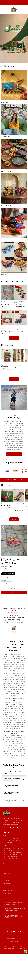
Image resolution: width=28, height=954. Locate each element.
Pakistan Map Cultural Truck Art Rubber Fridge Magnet (18, 505)
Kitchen (3, 240)
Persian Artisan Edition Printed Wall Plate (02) (6, 327)
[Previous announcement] (2, 2)
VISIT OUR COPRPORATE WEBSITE (14, 479)
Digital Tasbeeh (5, 503)
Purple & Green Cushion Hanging (17, 364)
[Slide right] (17, 375)
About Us (5, 867)
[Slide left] (10, 375)
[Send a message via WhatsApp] (25, 951)
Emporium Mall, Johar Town (14, 848)
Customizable (5, 136)
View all (14, 338)
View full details (20, 599)
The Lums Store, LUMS (12, 850)
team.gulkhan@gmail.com (14, 908)
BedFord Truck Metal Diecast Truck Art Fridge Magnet (20, 328)
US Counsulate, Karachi (13, 840)
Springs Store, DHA (11, 842)
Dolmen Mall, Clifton (12, 838)
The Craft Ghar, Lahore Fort (14, 852)
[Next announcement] (25, 2)
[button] (3, 9)
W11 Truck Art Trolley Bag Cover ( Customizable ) (6, 365)
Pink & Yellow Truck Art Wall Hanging (7, 302)
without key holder (8, 573)
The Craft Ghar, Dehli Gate (14, 854)
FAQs (4, 870)
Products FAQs (7, 873)
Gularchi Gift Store (11, 856)
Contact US (6, 880)
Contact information (20, 948)
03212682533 (13, 910)
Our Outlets (6, 883)
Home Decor (5, 205)
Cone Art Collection (7, 171)
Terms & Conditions (8, 887)
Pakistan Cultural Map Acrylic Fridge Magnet (19, 302)
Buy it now (14, 592)
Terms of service (14, 950)
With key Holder (7, 577)
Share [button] (4, 599)
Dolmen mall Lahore (12, 858)
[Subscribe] (23, 926)
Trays (3, 274)
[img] (14, 610)
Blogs (4, 877)
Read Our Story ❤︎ (14, 454)
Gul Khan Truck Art (13, 946)
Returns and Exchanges (9, 890)
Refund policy (11, 948)
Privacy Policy (7, 893)
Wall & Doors (5, 102)
